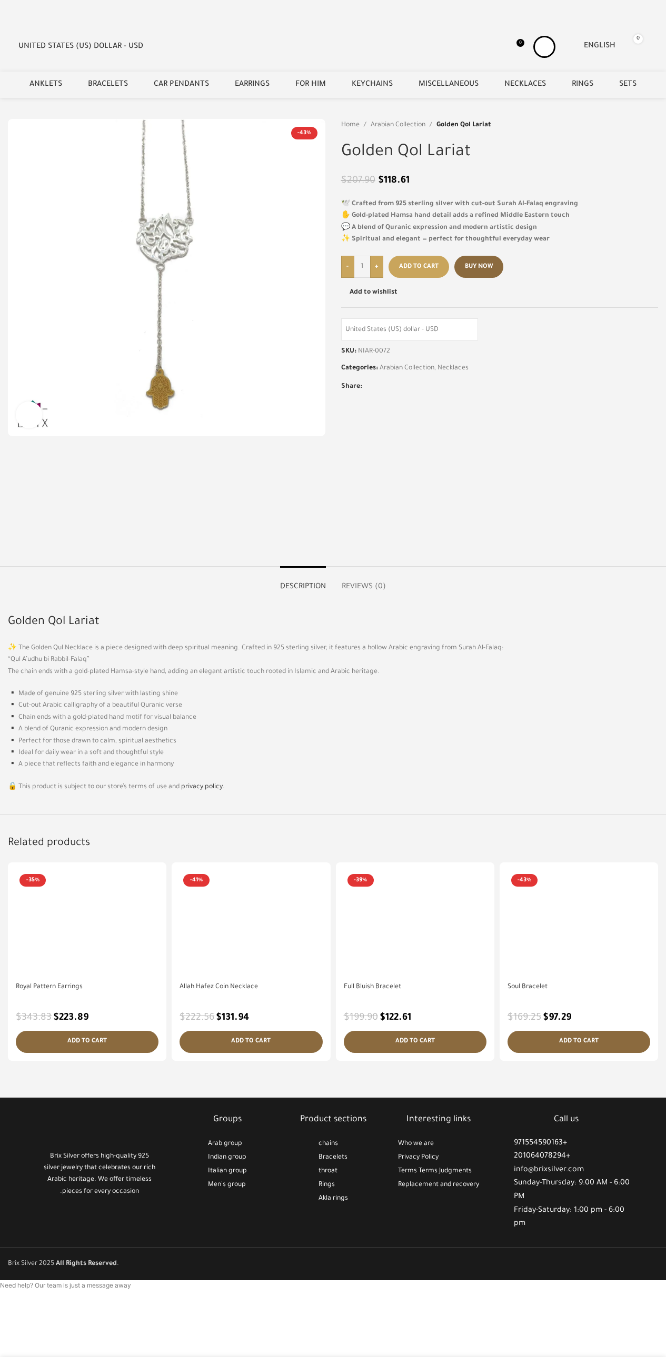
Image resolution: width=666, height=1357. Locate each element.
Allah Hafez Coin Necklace (219, 987)
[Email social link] (381, 387)
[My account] (544, 46)
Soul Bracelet (528, 987)
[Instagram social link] (99, 1216)
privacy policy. (203, 787)
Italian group (227, 1171)
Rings (327, 1185)
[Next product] (651, 125)
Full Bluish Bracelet (372, 987)
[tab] (303, 582)
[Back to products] (639, 125)
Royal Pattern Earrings (49, 987)
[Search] (653, 46)
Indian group (227, 1157)
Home (350, 125)
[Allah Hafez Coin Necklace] (251, 923)
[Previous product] (626, 125)
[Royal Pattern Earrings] (87, 923)
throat (328, 1171)
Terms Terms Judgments (435, 1171)
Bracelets (333, 1157)
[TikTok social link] (113, 1216)
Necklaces (453, 368)
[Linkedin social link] (393, 387)
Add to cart (419, 267)
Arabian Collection (398, 125)
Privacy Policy (418, 1157)
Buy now (479, 267)
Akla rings (333, 1198)
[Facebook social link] (368, 387)
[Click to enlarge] (29, 414)
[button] (87, 1042)
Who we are (416, 1144)
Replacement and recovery (438, 1185)
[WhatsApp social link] (406, 387)
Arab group (225, 1144)
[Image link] (100, 1127)
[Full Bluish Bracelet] (415, 923)
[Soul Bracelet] (579, 923)
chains (328, 1144)
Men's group (227, 1185)
